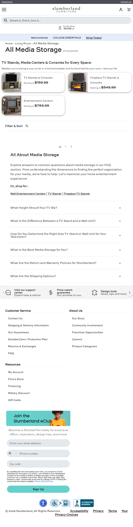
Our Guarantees (18, 332)
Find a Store (16, 379)
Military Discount (19, 393)
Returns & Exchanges (22, 346)
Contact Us (15, 318)
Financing (14, 386)
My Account (15, 372)
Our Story (78, 318)
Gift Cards (14, 400)
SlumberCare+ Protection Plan (28, 339)
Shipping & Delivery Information (28, 325)
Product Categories (84, 346)
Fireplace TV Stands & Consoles (104, 80)
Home (9, 43)
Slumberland (24, 511)
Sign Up (38, 489)
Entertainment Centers (38, 100)
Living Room (23, 43)
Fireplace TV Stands (77, 193)
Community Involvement (87, 325)
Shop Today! (94, 37)
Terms (50, 481)
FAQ (11, 353)
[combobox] (66, 20)
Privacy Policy (40, 481)
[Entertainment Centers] (11, 105)
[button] (129, 9)
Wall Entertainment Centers (28, 193)
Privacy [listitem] (98, 511)
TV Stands (54, 193)
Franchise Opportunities (87, 332)
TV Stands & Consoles (38, 77)
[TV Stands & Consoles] (11, 82)
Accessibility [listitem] (79, 511)
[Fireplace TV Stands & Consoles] (78, 82)
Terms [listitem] (112, 511)
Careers (77, 339)
